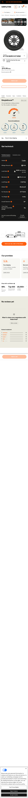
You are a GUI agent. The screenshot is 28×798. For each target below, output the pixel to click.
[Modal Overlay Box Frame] (14, 2)
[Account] (19, 7)
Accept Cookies (14, 794)
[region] (14, 782)
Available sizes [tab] (16, 155)
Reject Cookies (14, 791)
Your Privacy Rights (14, 787)
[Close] (26, 768)
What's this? (24, 100)
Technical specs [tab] (5, 155)
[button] (14, 55)
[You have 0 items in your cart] (22, 7)
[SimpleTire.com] (7, 7)
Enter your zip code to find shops (14, 243)
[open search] (15, 7)
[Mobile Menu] (26, 7)
